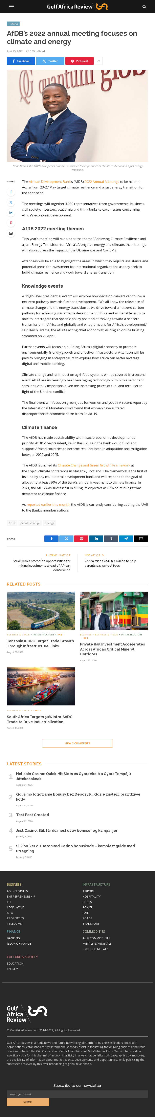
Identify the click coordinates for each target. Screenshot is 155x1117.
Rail (60, 634)
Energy (12, 969)
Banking (13, 938)
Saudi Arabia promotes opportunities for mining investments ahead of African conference (41, 565)
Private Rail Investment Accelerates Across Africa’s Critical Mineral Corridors (112, 649)
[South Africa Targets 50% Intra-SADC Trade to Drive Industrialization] (41, 686)
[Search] (144, 6)
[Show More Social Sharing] (99, 61)
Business (86, 634)
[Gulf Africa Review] (77, 6)
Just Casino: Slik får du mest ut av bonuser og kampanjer (66, 830)
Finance (13, 23)
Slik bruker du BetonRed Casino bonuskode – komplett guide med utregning (75, 848)
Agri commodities (96, 938)
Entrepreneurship (21, 896)
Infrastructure (43, 634)
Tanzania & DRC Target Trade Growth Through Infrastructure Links (40, 643)
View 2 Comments (77, 743)
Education (15, 963)
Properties (15, 918)
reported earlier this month (48, 504)
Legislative (15, 907)
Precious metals (95, 949)
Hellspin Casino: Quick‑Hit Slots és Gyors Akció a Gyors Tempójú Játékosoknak (73, 776)
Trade (37, 710)
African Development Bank (50, 181)
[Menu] (11, 6)
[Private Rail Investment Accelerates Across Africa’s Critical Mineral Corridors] (114, 611)
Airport (89, 891)
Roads (87, 918)
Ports (87, 902)
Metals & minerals (97, 943)
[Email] (11, 233)
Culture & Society (22, 957)
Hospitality (92, 896)
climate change (30, 523)
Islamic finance (19, 943)
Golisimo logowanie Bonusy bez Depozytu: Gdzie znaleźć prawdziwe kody (78, 796)
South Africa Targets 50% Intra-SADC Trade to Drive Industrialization (39, 719)
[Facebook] (11, 192)
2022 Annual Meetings (102, 181)
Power (88, 907)
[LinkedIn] (11, 213)
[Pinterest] (11, 223)
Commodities (94, 931)
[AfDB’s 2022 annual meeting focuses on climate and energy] (77, 116)
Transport (91, 924)
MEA (10, 913)
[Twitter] (11, 202)
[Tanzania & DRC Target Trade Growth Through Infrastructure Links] (41, 611)
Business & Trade (18, 634)
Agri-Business (17, 891)
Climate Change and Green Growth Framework (94, 465)
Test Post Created (32, 815)
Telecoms (14, 924)
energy (49, 523)
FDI (9, 902)
